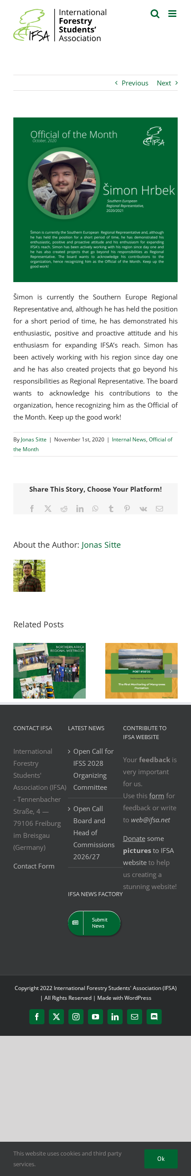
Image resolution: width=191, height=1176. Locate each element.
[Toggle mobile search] (155, 13)
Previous (135, 82)
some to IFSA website (148, 850)
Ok (161, 1159)
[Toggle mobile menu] (173, 13)
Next (164, 82)
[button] (20, 671)
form (156, 795)
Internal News (129, 439)
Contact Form (34, 865)
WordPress (137, 998)
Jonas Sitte (34, 439)
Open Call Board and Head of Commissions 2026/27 (94, 832)
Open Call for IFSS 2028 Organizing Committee (93, 769)
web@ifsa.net (150, 819)
